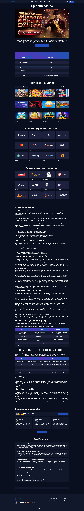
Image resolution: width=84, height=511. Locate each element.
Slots (62, 86)
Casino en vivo (34, 86)
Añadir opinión (62, 413)
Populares (21, 86)
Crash (48, 86)
